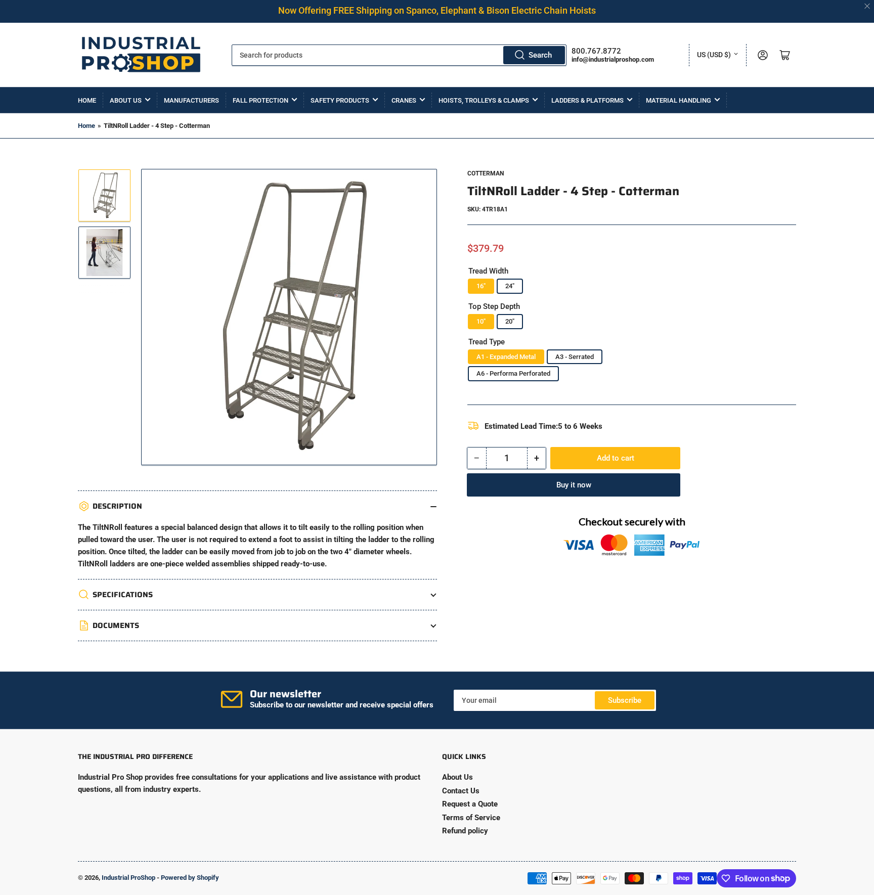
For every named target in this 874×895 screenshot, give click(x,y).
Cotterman (485, 173)
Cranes (403, 100)
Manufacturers (191, 100)
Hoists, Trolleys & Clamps (484, 100)
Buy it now (573, 484)
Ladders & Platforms (587, 100)
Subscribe (624, 700)
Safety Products (340, 100)
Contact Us (460, 790)
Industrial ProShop (128, 877)
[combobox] (399, 55)
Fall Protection (260, 100)
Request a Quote (470, 804)
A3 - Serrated (574, 357)
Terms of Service (471, 817)
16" (481, 286)
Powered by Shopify (190, 877)
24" (509, 286)
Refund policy (465, 830)
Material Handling (678, 100)
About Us (126, 100)
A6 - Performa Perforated (513, 373)
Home (87, 100)
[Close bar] (867, 6)
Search (540, 55)
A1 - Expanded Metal (506, 357)
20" (509, 321)
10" (481, 321)
